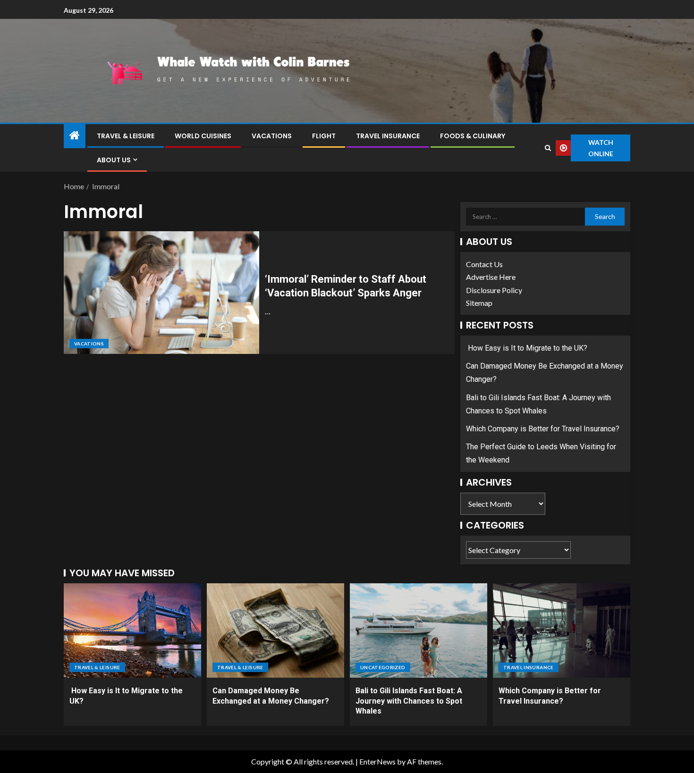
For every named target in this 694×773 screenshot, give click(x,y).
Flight (324, 136)
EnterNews (377, 761)
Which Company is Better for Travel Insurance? (542, 428)
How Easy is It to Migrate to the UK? (526, 348)
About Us (114, 160)
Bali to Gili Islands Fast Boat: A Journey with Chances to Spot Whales (408, 700)
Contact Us (484, 264)
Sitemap (479, 302)
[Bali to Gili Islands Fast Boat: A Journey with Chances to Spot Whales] (418, 630)
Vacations (272, 136)
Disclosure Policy (494, 290)
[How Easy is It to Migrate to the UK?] (132, 630)
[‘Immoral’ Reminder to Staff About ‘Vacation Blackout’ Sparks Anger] (161, 292)
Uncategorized (383, 667)
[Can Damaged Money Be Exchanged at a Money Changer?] (275, 630)
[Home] (74, 136)
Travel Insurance (388, 136)
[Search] (547, 148)
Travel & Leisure (125, 136)
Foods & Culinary (472, 136)
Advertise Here (491, 276)
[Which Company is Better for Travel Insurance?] (561, 630)
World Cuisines (203, 136)
